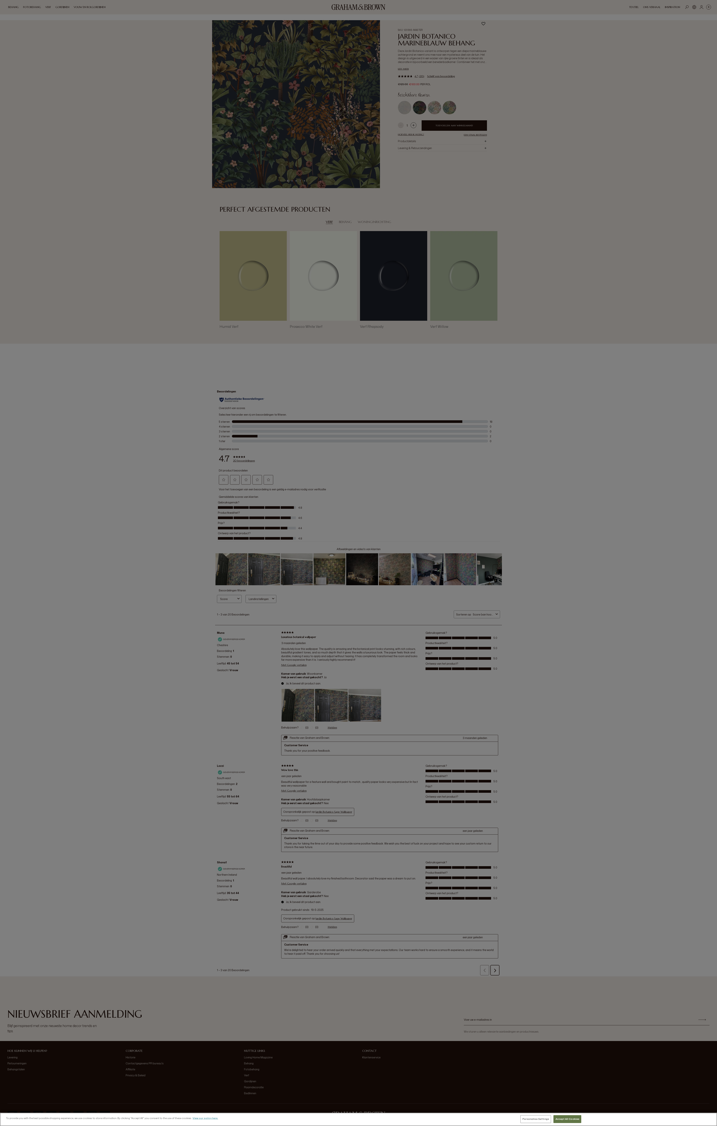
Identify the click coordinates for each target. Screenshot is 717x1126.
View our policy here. (205, 1118)
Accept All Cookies (567, 1119)
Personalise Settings (535, 1119)
